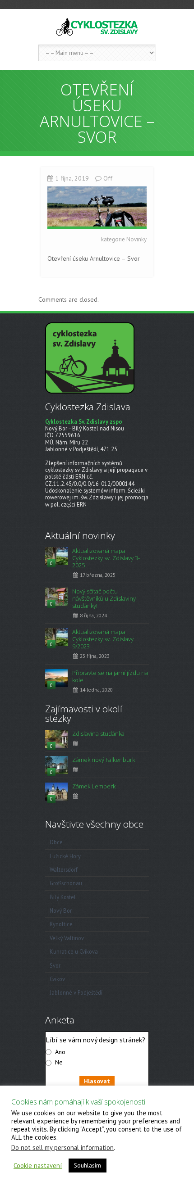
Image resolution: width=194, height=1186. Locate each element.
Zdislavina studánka (98, 733)
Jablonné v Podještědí (76, 992)
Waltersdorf (64, 869)
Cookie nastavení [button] (38, 1166)
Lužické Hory (65, 856)
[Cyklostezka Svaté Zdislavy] (97, 27)
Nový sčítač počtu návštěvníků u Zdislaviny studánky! (104, 598)
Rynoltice (61, 924)
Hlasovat (97, 1081)
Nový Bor (61, 910)
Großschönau (66, 883)
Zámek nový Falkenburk (103, 760)
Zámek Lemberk (93, 786)
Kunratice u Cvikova (74, 951)
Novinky (136, 239)
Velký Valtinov (67, 938)
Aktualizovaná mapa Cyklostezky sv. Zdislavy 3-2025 (106, 558)
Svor (55, 965)
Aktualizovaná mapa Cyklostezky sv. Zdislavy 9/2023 (103, 639)
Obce (56, 842)
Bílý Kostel (63, 897)
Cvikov (57, 978)
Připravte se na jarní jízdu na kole (110, 676)
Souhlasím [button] (87, 1165)
